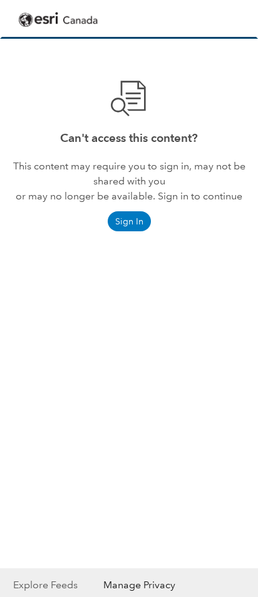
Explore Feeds (45, 585)
